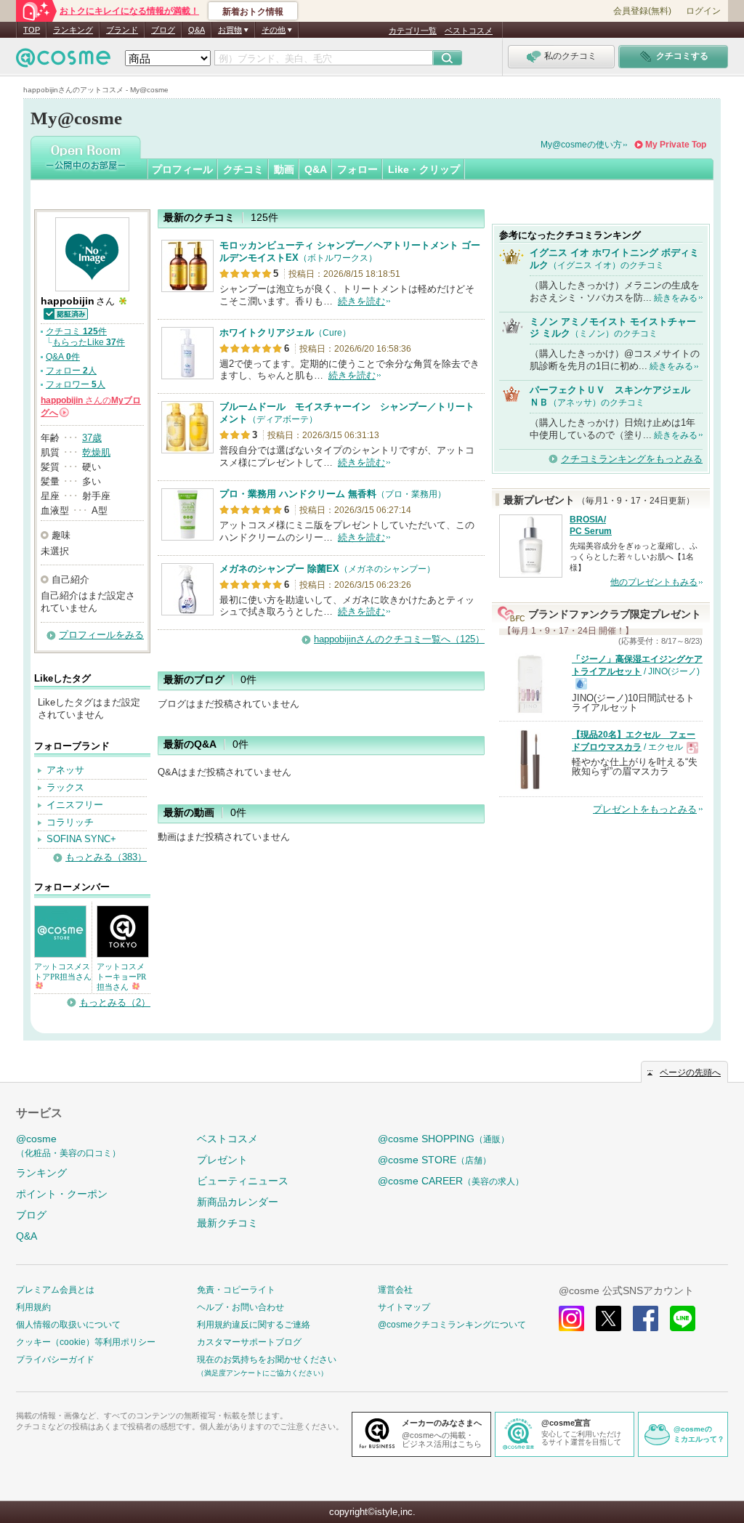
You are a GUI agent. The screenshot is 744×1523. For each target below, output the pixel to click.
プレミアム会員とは (55, 1290)
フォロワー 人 (75, 384)
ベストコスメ (469, 30)
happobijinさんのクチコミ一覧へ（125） (399, 639)
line (682, 1318)
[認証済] (65, 312)
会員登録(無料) (642, 11)
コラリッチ (70, 822)
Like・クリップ (424, 169)
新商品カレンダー (237, 1202)
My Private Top (675, 145)
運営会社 (395, 1290)
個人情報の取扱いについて (68, 1325)
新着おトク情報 (252, 12)
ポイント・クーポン (62, 1194)
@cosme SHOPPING (443, 1138)
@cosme (68, 1145)
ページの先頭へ (690, 1072)
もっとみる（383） (106, 857)
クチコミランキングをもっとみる (632, 458)
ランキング (73, 29)
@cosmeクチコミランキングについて (452, 1325)
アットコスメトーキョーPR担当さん (121, 976)
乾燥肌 (96, 452)
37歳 (92, 437)
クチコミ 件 (76, 331)
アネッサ (65, 769)
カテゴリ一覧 (413, 30)
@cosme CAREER (451, 1181)
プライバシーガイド (55, 1359)
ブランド (122, 29)
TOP (31, 29)
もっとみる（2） (114, 1002)
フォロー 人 (71, 370)
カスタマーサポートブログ (249, 1342)
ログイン (703, 11)
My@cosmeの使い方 (581, 145)
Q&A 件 (63, 357)
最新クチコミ (227, 1223)
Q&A (196, 29)
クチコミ (243, 169)
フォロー (357, 169)
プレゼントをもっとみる (645, 809)
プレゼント (222, 1160)
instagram (571, 1318)
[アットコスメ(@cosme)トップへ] (63, 61)
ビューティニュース (242, 1181)
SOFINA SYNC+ (81, 838)
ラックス (65, 787)
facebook (645, 1318)
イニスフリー (74, 804)
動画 (284, 169)
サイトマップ (404, 1307)
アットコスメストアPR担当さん (63, 971)
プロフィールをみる (101, 634)
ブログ (163, 29)
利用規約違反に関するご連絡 (253, 1325)
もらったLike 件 (88, 342)
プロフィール (182, 169)
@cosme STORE (434, 1160)
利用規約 (33, 1307)
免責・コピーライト (236, 1290)
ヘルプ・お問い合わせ (240, 1307)
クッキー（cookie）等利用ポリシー (85, 1342)
